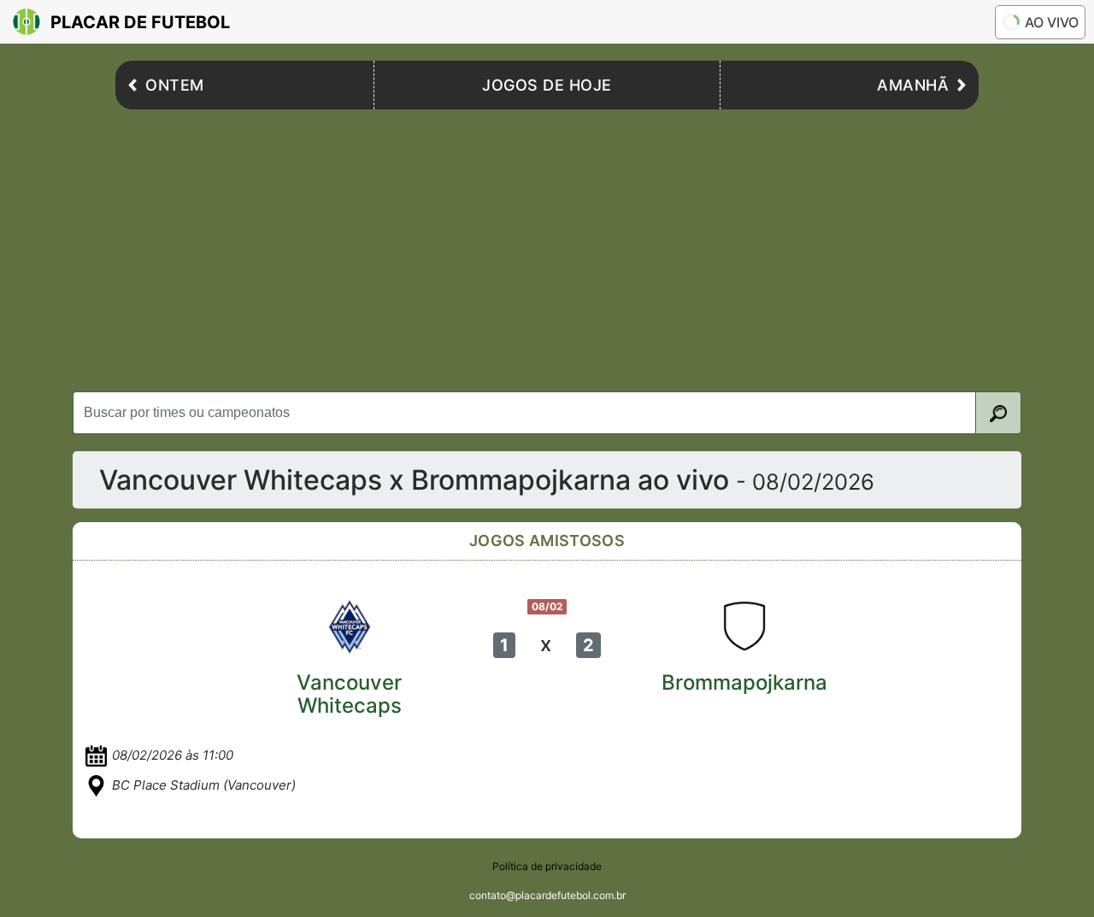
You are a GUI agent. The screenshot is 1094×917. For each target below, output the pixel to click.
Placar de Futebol (140, 22)
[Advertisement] (547, 246)
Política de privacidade (547, 866)
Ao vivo (1052, 22)
